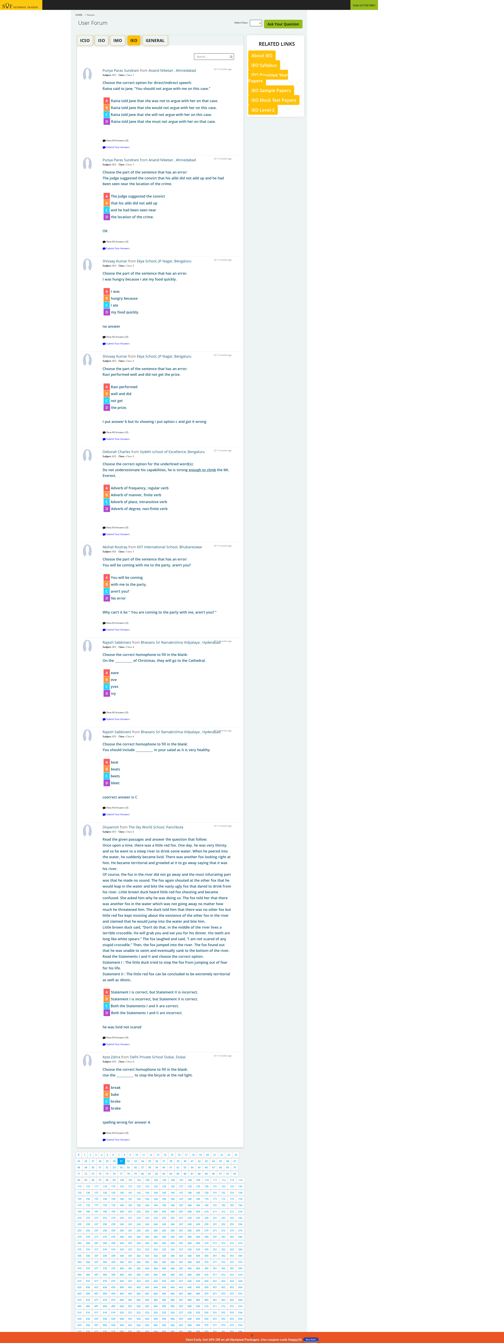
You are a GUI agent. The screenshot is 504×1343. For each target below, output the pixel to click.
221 (130, 1218)
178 (105, 1205)
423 (147, 1281)
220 (122, 1218)
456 (88, 1293)
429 (198, 1281)
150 (206, 1192)
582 (139, 1331)
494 (240, 1300)
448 (189, 1287)
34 (142, 1161)
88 (199, 1173)
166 (172, 1199)
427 (181, 1281)
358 (105, 1262)
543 (147, 1319)
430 (206, 1281)
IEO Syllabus (264, 65)
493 (232, 1300)
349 (198, 1255)
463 (147, 1293)
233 (232, 1218)
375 (79, 1268)
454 (240, 1287)
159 (113, 1199)
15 (172, 1154)
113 (232, 1180)
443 (147, 1287)
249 (198, 1224)
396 (88, 1274)
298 (105, 1243)
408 (189, 1274)
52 (107, 1167)
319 (113, 1249)
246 (172, 1224)
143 (147, 1192)
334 (240, 1249)
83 (163, 1173)
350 (206, 1255)
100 (122, 1180)
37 (163, 1161)
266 (172, 1230)
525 (164, 1312)
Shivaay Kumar (115, 261)
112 (223, 1180)
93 (234, 1173)
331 (215, 1249)
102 (139, 1180)
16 (179, 1154)
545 (164, 1319)
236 (88, 1224)
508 (189, 1306)
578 (105, 1331)
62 (178, 1167)
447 (181, 1287)
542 (139, 1319)
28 (100, 1161)
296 (88, 1243)
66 (206, 1167)
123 (147, 1186)
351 (215, 1255)
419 (113, 1281)
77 (121, 1173)
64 (192, 1167)
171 (215, 1199)
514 (240, 1306)
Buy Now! (311, 1339)
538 (105, 1319)
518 (105, 1312)
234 (240, 1218)
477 (96, 1300)
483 (147, 1300)
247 (181, 1224)
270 (206, 1230)
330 (206, 1249)
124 (156, 1186)
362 (139, 1262)
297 (96, 1243)
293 (232, 1237)
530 (206, 1312)
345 (164, 1255)
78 (128, 1173)
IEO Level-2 (263, 110)
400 (122, 1274)
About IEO (261, 55)
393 (232, 1268)
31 (121, 1161)
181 (130, 1205)
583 (147, 1331)
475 (79, 1300)
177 (96, 1205)
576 (88, 1331)
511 (215, 1306)
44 (213, 1161)
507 (181, 1306)
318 (105, 1249)
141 (130, 1192)
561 (130, 1325)
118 (105, 1186)
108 (190, 1180)
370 (206, 1262)
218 (105, 1218)
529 (198, 1312)
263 (147, 1230)
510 (206, 1306)
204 (156, 1211)
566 (172, 1325)
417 (96, 1281)
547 (181, 1319)
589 (198, 1331)
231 (215, 1218)
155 (79, 1199)
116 (88, 1186)
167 (181, 1199)
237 (96, 1224)
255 (79, 1230)
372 (223, 1262)
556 (88, 1325)
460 (122, 1293)
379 (113, 1268)
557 (96, 1325)
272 (223, 1230)
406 (172, 1274)
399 (113, 1274)
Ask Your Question (283, 24)
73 (93, 1173)
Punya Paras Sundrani (121, 70)
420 (122, 1281)
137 (96, 1192)
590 (206, 1331)
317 (96, 1249)
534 (240, 1312)
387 (181, 1268)
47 (234, 1161)
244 (156, 1224)
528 (189, 1312)
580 (122, 1331)
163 (147, 1199)
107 (181, 1180)
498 (105, 1306)
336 (88, 1255)
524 (156, 1312)
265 (164, 1230)
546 (172, 1319)
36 (156, 1161)
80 (142, 1173)
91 (220, 1173)
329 (198, 1249)
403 (147, 1274)
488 (189, 1300)
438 (105, 1287)
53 (114, 1167)
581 (130, 1331)
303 (147, 1243)
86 (185, 1173)
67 (213, 1167)
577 (96, 1331)
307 (181, 1243)
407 (181, 1274)
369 (198, 1262)
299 (113, 1243)
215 (79, 1218)
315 (79, 1249)
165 (164, 1199)
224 (156, 1218)
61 (171, 1167)
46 (227, 1161)
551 (215, 1319)
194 (240, 1205)
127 (181, 1186)
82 (156, 1173)
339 (113, 1255)
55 (128, 1167)
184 (156, 1205)
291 (215, 1237)
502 (139, 1306)
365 (164, 1262)
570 (206, 1325)
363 (147, 1262)
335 (79, 1255)
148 (189, 1192)
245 (164, 1224)
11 (143, 1154)
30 (114, 1161)
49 (85, 1167)
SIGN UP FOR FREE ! (364, 5)
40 (185, 1161)
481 (130, 1300)
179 (113, 1205)
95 (85, 1180)
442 (139, 1287)
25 (78, 1161)
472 (223, 1293)
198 (105, 1211)
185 (164, 1205)
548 (189, 1319)
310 (206, 1243)
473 (232, 1293)
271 (215, 1230)
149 (198, 1192)
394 (240, 1268)
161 (130, 1199)
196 (88, 1211)
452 (223, 1287)
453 (232, 1287)
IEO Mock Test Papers (273, 100)
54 (121, 1167)
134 (240, 1186)
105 (164, 1180)
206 (172, 1211)
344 (156, 1255)
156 (88, 1199)
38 (171, 1161)
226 (172, 1218)
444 (156, 1287)
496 (88, 1306)
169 (198, 1199)
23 (228, 1154)
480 (122, 1300)
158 (105, 1199)
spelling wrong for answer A (148, 1096)
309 (198, 1243)
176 (88, 1205)
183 (147, 1205)
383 (147, 1268)
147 (181, 1192)
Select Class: (242, 22)
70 (234, 1167)
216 (88, 1218)
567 (181, 1325)
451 (215, 1287)
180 (122, 1205)
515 (79, 1312)
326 (172, 1249)
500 (122, 1306)
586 (172, 1331)
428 (189, 1281)
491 (215, 1300)
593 (232, 1331)
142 (139, 1192)
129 (198, 1186)
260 (122, 1230)
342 (139, 1255)
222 (139, 1218)
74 (100, 1173)
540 (122, 1319)
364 (156, 1262)
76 (114, 1173)
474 (240, 1293)
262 (139, 1230)
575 (79, 1331)
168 (189, 1199)
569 (198, 1325)
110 (207, 1180)
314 (240, 1243)
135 (79, 1192)
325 (164, 1249)
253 (232, 1224)
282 (139, 1237)
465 (164, 1293)
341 (130, 1255)
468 (189, 1293)
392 (223, 1268)
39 (178, 1161)
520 (122, 1312)
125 (164, 1186)
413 (232, 1274)
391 (215, 1268)
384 (156, 1268)
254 (240, 1224)
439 (113, 1287)
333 (232, 1249)
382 (139, 1268)
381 (130, 1268)
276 (88, 1237)
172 (223, 1199)
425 (164, 1281)
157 (96, 1199)
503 (147, 1306)
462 (139, 1293)
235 (79, 1224)
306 (172, 1243)
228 (189, 1218)
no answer (145, 300)
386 (172, 1268)
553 (232, 1319)
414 (240, 1274)
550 (206, 1319)
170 (206, 1199)
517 (96, 1312)
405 (164, 1274)
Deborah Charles (116, 451)
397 (96, 1274)
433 (232, 1281)
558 (105, 1325)
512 (223, 1306)
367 (181, 1262)
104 (156, 1180)
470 (206, 1293)
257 (96, 1230)
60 (163, 1167)
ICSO (85, 40)
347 (181, 1255)
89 (206, 1173)
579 (113, 1331)
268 (189, 1230)
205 (164, 1211)
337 (96, 1255)
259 (113, 1230)
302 (139, 1243)
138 (105, 1192)
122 (139, 1186)
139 (113, 1192)
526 (172, 1312)
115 (79, 1186)
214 (240, 1211)
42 (199, 1161)
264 (156, 1230)
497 (96, 1306)
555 (79, 1325)
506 (172, 1306)
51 (100, 1167)
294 (240, 1237)
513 (232, 1306)
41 (192, 1161)
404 (156, 1274)
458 (105, 1293)
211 (215, 1211)
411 (215, 1274)
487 (181, 1300)
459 (113, 1293)
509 (198, 1306)
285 (164, 1237)
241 (130, 1224)
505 (164, 1306)
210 (206, 1211)
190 (206, 1205)
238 (105, 1224)
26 (85, 1161)
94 (78, 1180)
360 (122, 1262)
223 (147, 1218)
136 (88, 1192)
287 (181, 1237)
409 (198, 1274)
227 (181, 1218)
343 (147, 1255)
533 (232, 1312)
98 (107, 1180)
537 (96, 1319)
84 (171, 1173)
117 (96, 1186)
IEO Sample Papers (271, 90)
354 (240, 1255)
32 (128, 1161)
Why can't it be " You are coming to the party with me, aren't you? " (160, 586)
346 (172, 1255)
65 (199, 1167)
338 (105, 1255)
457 (96, 1293)
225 (164, 1218)
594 (240, 1331)
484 (156, 1300)
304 (156, 1243)
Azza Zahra (111, 1057)
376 (88, 1268)
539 (113, 1319)
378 (105, 1268)
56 (135, 1167)
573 (232, 1325)
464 (156, 1293)
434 (240, 1281)
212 (223, 1211)
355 (79, 1262)
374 (240, 1262)
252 (223, 1224)
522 (139, 1312)
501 (130, 1306)
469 (198, 1293)
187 (181, 1205)
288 (189, 1237)
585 (164, 1331)
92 (227, 1173)
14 (165, 1154)
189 (198, 1205)
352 (223, 1255)
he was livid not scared (167, 933)
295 (79, 1243)
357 (96, 1262)
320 (122, 1249)
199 (113, 1211)
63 (185, 1167)
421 (130, 1281)
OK (163, 201)
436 (88, 1287)
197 (96, 1211)
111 (215, 1180)
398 (105, 1274)
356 (88, 1262)
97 (100, 1180)
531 (215, 1312)
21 (214, 1154)
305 (164, 1243)
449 (198, 1287)
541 (130, 1319)
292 (223, 1237)
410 (206, 1274)
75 (107, 1173)
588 (189, 1331)
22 (221, 1154)
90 (213, 1173)
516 (88, 1312)
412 (223, 1274)
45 (220, 1161)
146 (172, 1192)
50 (93, 1167)
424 (156, 1281)
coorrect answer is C (157, 770)
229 (198, 1218)
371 (215, 1262)
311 (215, 1243)
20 (207, 1154)
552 (223, 1319)
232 (223, 1218)
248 (189, 1224)
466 (172, 1293)
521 (130, 1312)
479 (113, 1300)
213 (232, 1211)
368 (189, 1262)
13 (158, 1154)
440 (122, 1287)
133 (232, 1186)
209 (198, 1211)
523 (147, 1312)
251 (215, 1224)
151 (215, 1192)
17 (186, 1154)
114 (240, 1180)
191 (215, 1205)
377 (96, 1268)
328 (189, 1249)
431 (215, 1281)
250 (206, 1224)
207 (181, 1211)
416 (88, 1281)
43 (206, 1161)
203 (147, 1211)
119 (113, 1186)
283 (147, 1237)
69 (227, 1167)
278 (105, 1237)
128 (189, 1186)
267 (181, 1230)
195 (79, 1211)
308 (189, 1243)
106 (173, 1180)
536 (88, 1319)
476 (88, 1300)
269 (198, 1230)
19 (200, 1154)
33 (135, 1161)
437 (96, 1287)
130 (206, 1186)
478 (105, 1300)
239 (113, 1224)
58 (149, 1167)
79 (135, 1173)
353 (232, 1255)
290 (206, 1237)
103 (147, 1180)
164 (156, 1199)
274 (240, 1230)
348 (189, 1255)
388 (189, 1268)
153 (232, 1192)
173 (232, 1199)
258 (105, 1230)
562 (139, 1325)
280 (122, 1237)
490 (206, 1300)
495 (79, 1306)
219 (113, 1218)
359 (113, 1262)
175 (79, 1205)
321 (130, 1249)
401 (130, 1274)
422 (139, 1281)
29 (107, 1161)
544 (156, 1319)
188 (189, 1205)
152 (223, 1192)
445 (164, 1287)
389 (198, 1268)
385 (164, 1268)
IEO (133, 40)
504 (156, 1306)
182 (139, 1205)
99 (114, 1180)
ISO (101, 40)
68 (220, 1167)
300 (122, 1243)
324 (156, 1249)
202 (139, 1211)
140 (122, 1192)
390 (206, 1268)
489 (198, 1300)
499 (113, 1306)
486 (172, 1300)
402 (139, 1274)
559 (113, 1325)
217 (96, 1218)
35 (149, 1161)
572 (223, 1325)
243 (147, 1224)
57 (142, 1167)
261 (130, 1230)
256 (88, 1230)
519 (113, 1312)
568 (189, 1325)
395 (79, 1274)
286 (172, 1237)
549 (198, 1319)
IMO (117, 40)
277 (96, 1237)
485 (164, 1300)
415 (79, 1281)
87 (192, 1173)
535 (79, 1319)
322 (139, 1249)
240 (122, 1224)
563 (147, 1325)
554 (240, 1319)
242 (139, 1224)
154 (240, 1192)
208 (189, 1211)
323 (147, 1249)
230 (206, 1218)
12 (150, 1154)
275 (79, 1237)
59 (156, 1167)
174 (240, 1199)
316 (88, 1249)
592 (223, 1331)
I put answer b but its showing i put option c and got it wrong (154, 395)
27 (93, 1161)
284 (156, 1237)
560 (122, 1325)
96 (93, 1180)
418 (105, 1281)
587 (181, 1331)
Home (78, 15)
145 (164, 1192)
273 (232, 1230)
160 (122, 1199)
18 (193, 1154)
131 (215, 1186)
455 (79, 1293)
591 (215, 1331)
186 (172, 1205)
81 (149, 1173)
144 (156, 1192)
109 (198, 1180)
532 (223, 1312)
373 (232, 1262)
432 (223, 1281)
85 (178, 1173)
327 (181, 1249)
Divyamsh (111, 827)
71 (78, 1173)
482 (139, 1300)
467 (181, 1293)
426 (172, 1281)
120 (122, 1186)
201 (130, 1211)
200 (122, 1211)
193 (232, 1205)
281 (130, 1237)
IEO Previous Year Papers (268, 77)
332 (223, 1249)
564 (156, 1325)
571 (215, 1325)
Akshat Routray (115, 547)
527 (181, 1312)
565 (164, 1325)
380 (122, 1268)
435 (79, 1287)
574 (240, 1325)
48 (78, 1167)
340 (122, 1255)
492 (223, 1300)
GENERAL (155, 40)
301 (130, 1243)
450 (206, 1287)
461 (130, 1293)
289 (198, 1237)
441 (130, 1287)
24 (235, 1154)
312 (223, 1243)
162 (139, 1199)
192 (223, 1205)
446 (172, 1287)
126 (172, 1186)
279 (113, 1237)
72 (85, 1173)
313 (232, 1243)
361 (130, 1262)
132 (223, 1186)
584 (156, 1331)
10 (136, 1154)
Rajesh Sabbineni (117, 642)
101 (130, 1180)
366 (172, 1262)
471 (215, 1293)
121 (130, 1186)
